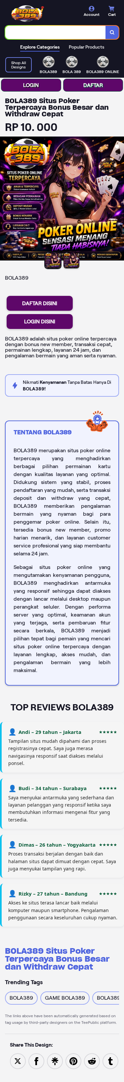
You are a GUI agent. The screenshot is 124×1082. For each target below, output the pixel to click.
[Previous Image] (5, 199)
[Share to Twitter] (18, 1060)
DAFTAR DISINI (39, 303)
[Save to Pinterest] (73, 1060)
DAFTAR (93, 85)
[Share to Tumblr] (110, 1060)
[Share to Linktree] (55, 1060)
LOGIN (31, 85)
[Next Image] (118, 199)
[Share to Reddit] (92, 1060)
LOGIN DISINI (39, 321)
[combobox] (55, 32)
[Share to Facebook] (36, 1060)
